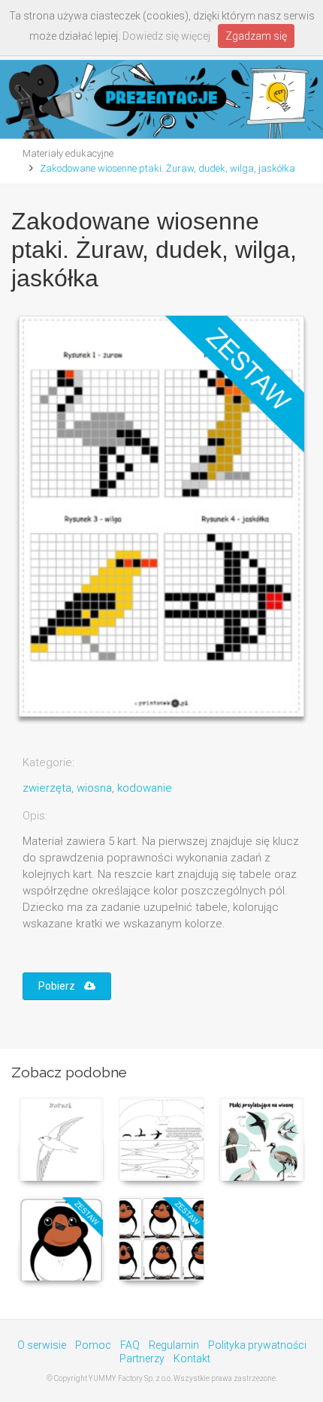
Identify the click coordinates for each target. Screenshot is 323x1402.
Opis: (35, 815)
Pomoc (93, 1345)
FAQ (130, 1345)
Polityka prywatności (257, 1345)
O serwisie (41, 1345)
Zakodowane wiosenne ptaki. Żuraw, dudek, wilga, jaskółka (167, 168)
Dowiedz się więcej (166, 36)
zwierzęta (47, 788)
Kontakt (192, 1359)
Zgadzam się (256, 36)
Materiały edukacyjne (68, 153)
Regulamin (174, 1345)
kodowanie (144, 788)
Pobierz (61, 986)
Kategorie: (48, 762)
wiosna (94, 788)
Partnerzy (142, 1359)
